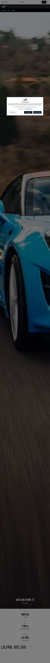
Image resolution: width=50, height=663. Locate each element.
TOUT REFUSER (28, 112)
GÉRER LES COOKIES (12, 112)
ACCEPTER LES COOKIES (37, 112)
